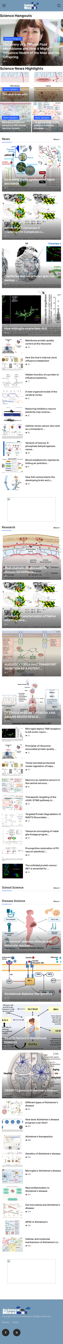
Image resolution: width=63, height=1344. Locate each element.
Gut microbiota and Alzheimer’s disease (42, 1206)
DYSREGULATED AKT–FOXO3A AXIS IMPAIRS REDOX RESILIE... (29, 714)
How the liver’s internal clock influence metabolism (41, 359)
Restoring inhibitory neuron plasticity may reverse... (40, 410)
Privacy (6, 1322)
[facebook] (5, 1332)
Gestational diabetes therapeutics (28, 993)
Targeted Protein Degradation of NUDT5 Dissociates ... (43, 816)
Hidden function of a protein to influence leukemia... (42, 376)
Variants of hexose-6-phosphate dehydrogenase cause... (40, 446)
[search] (59, 5)
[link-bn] (31, 509)
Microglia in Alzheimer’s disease (43, 1170)
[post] (31, 42)
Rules (16, 1322)
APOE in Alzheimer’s (36, 1221)
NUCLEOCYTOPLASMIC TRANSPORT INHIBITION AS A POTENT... (30, 666)
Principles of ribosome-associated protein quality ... (41, 747)
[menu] (4, 5)
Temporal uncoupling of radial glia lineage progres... (42, 833)
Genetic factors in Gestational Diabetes (25, 1040)
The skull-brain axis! (15, 94)
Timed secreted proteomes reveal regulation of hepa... (40, 764)
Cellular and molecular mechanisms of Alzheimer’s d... (42, 1241)
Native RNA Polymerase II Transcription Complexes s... (24, 230)
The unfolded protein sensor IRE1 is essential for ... (41, 867)
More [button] (56, 139)
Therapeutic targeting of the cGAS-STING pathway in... (40, 799)
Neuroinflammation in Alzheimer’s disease (37, 1189)
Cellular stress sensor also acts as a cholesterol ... (42, 427)
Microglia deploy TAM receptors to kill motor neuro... (43, 730)
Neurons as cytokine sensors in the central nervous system (14, 125)
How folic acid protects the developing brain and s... (40, 479)
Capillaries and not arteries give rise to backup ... (31, 278)
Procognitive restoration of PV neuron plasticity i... (42, 850)
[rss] (17, 1332)
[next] (59, 42)
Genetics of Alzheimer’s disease (42, 1153)
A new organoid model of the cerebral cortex (41, 393)
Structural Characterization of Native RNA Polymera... (30, 618)
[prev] (4, 42)
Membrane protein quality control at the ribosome (39, 342)
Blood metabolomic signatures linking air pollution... (42, 461)
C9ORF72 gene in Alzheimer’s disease (31, 1090)
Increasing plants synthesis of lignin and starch (29, 181)
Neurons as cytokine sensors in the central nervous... (42, 781)
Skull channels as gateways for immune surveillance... (25, 570)
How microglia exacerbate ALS (25, 328)
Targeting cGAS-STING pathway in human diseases (47, 125)
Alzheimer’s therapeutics (39, 1136)
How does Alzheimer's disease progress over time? (42, 1121)
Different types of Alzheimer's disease (41, 1104)
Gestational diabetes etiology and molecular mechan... (28, 943)
